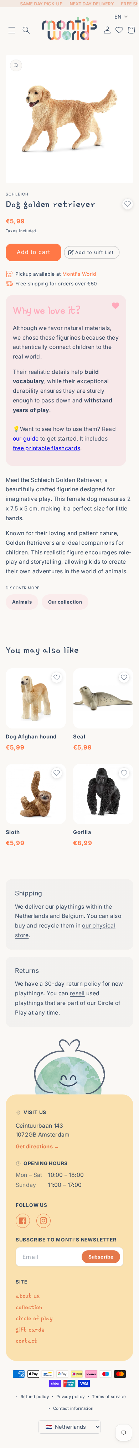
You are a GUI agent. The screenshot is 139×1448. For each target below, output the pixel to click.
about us (28, 1296)
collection (29, 1307)
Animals (22, 604)
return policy (83, 980)
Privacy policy (67, 1396)
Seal (77, 736)
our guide (41, 431)
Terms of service (106, 1396)
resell (90, 990)
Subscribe (95, 1256)
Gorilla (80, 829)
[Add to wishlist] (122, 196)
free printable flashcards (71, 440)
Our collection (65, 604)
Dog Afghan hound (31, 736)
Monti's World (79, 266)
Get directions (38, 1146)
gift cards (30, 1329)
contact (26, 1341)
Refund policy (32, 1396)
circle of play (34, 1318)
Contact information (70, 1408)
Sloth (13, 829)
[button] (12, 29)
